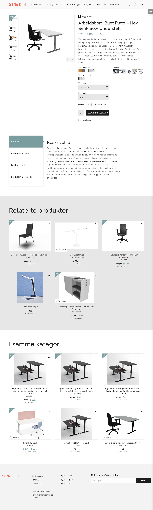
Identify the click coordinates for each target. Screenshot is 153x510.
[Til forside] (17, 4)
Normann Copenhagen (76, 257)
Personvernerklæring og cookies (42, 496)
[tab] (26, 142)
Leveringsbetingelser (41, 491)
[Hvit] (86, 70)
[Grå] (83, 70)
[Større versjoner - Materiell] (93, 70)
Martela (30, 445)
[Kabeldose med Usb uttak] (116, 71)
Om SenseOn (37, 4)
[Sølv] (80, 78)
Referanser (36, 480)
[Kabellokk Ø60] (128, 71)
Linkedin (68, 483)
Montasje (93, 108)
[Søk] (128, 4)
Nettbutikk (101, 4)
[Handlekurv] (135, 4)
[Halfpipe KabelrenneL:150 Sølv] (122, 71)
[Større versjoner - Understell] (83, 78)
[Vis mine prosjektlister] (150, 11)
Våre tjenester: (53, 4)
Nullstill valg (86, 120)
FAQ (33, 487)
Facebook (68, 476)
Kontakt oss (115, 4)
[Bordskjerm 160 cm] (134, 71)
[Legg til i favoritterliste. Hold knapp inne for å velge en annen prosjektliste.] (49, 222)
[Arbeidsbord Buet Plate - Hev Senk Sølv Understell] (46, 38)
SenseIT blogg (73, 4)
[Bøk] (80, 70)
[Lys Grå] (90, 70)
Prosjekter (88, 4)
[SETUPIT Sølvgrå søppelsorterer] (140, 71)
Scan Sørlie (30, 257)
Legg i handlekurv (98, 113)
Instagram (68, 479)
